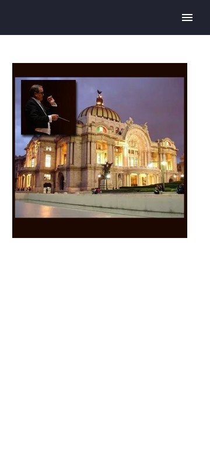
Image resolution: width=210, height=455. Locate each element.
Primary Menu (187, 17)
